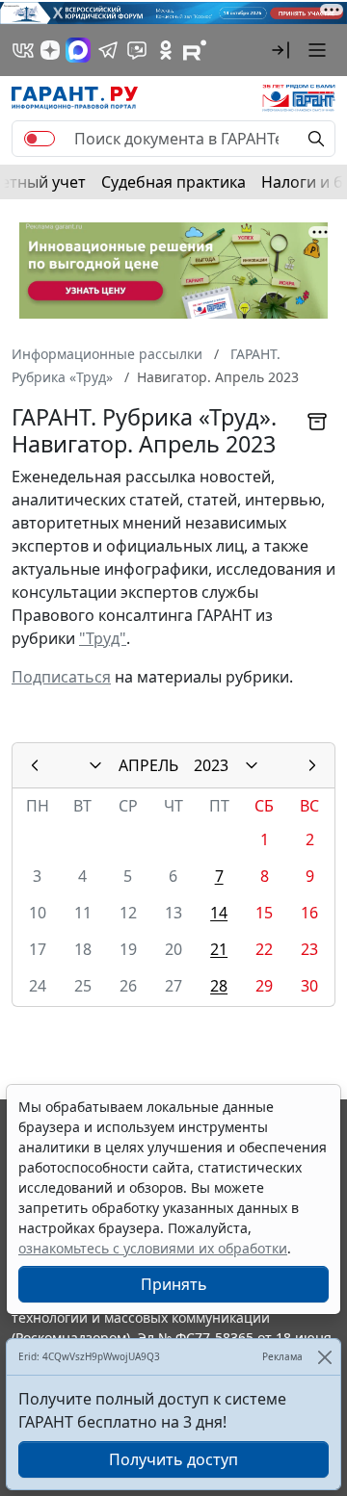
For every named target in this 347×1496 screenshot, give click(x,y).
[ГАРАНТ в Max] (78, 50)
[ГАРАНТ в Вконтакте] (23, 50)
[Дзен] (50, 50)
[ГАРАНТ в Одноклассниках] (165, 50)
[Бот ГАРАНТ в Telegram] (136, 50)
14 (218, 912)
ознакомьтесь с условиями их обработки (152, 1248)
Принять (174, 1284)
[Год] (251, 765)
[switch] (39, 138)
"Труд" (102, 638)
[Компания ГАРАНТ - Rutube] (194, 50)
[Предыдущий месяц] (34, 765)
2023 (211, 765)
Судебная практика (173, 182)
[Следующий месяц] (312, 765)
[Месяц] (95, 765)
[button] (280, 50)
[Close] (324, 1357)
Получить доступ (173, 1459)
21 (218, 949)
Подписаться (61, 676)
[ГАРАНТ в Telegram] (108, 50)
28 (218, 985)
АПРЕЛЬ (148, 765)
